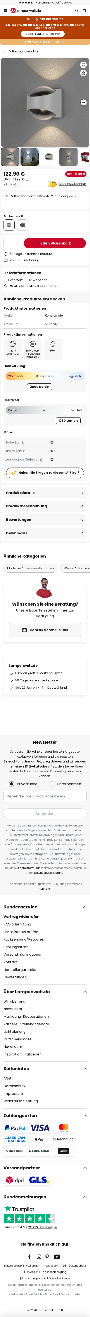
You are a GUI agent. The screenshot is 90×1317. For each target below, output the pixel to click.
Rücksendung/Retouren (23, 939)
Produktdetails (20, 492)
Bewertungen (18, 519)
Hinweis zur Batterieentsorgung (46, 1272)
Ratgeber (32, 1054)
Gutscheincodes (17, 1039)
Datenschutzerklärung (49, 873)
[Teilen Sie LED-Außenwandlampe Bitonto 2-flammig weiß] (83, 73)
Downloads (16, 533)
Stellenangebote (34, 1024)
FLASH (42, 34)
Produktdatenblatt (73, 184)
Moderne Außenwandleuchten (30, 568)
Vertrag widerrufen (21, 916)
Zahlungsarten (15, 947)
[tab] (45, 942)
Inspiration (12, 1054)
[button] (10, 156)
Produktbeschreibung (26, 506)
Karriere (10, 1024)
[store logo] (28, 10)
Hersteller (45, 889)
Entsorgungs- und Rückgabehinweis (46, 1278)
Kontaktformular (29, 868)
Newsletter (12, 1008)
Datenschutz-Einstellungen (22, 1265)
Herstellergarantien (20, 969)
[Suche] (76, 10)
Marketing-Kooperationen (26, 1016)
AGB (7, 1078)
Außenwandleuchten (24, 51)
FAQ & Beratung (17, 924)
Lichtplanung (14, 1031)
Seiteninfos (16, 1069)
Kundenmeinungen (24, 1197)
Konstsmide (54, 315)
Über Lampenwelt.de (26, 992)
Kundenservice (20, 907)
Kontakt (10, 962)
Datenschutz (14, 1085)
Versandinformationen (22, 954)
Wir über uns (14, 1001)
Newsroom (12, 1046)
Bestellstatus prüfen (20, 931)
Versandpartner (21, 1168)
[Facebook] (32, 1257)
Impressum (13, 1093)
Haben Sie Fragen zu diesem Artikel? (49, 472)
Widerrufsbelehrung (20, 1101)
